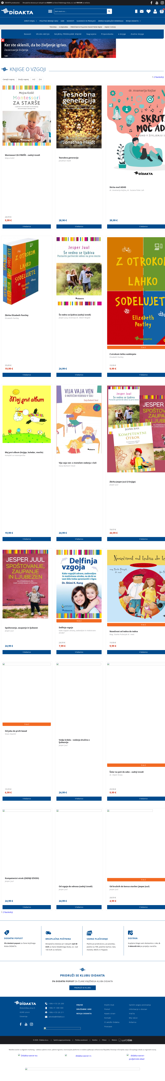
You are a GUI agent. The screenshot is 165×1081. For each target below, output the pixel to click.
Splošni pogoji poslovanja (140, 1005)
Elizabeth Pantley (12, 318)
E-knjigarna (63, 27)
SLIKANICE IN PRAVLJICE (86, 21)
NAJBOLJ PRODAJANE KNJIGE (68, 34)
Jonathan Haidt (65, 161)
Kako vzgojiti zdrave (67, 630)
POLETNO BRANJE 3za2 (48, 21)
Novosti (70, 21)
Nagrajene (91, 34)
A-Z (33, 79)
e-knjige (122, 34)
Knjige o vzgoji (28, 69)
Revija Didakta (132, 21)
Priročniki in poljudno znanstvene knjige (86, 27)
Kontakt (107, 1018)
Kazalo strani (109, 1013)
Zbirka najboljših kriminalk (110, 21)
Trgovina (53, 27)
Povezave (108, 1026)
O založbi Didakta (111, 1022)
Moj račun (133, 1018)
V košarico (27, 226)
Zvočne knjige (137, 34)
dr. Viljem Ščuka (116, 775)
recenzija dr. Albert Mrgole (79, 318)
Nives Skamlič (10, 734)
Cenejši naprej (8, 79)
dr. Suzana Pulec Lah (135, 190)
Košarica (132, 1022)
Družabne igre (84, 1009)
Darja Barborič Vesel (67, 466)
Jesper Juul (63, 318)
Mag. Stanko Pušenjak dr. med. (122, 634)
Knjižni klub (109, 1005)
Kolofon (94, 1040)
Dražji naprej (23, 79)
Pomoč (107, 1009)
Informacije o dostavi (138, 1009)
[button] (50, 11)
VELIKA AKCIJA (43, 34)
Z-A (40, 79)
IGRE (62, 21)
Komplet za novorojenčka (15, 455)
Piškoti (104, 1040)
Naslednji (159, 77)
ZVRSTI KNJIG (29, 21)
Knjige (79, 1005)
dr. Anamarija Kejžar (118, 190)
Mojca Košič (9, 158)
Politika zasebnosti (81, 1040)
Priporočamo (107, 34)
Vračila (132, 1013)
